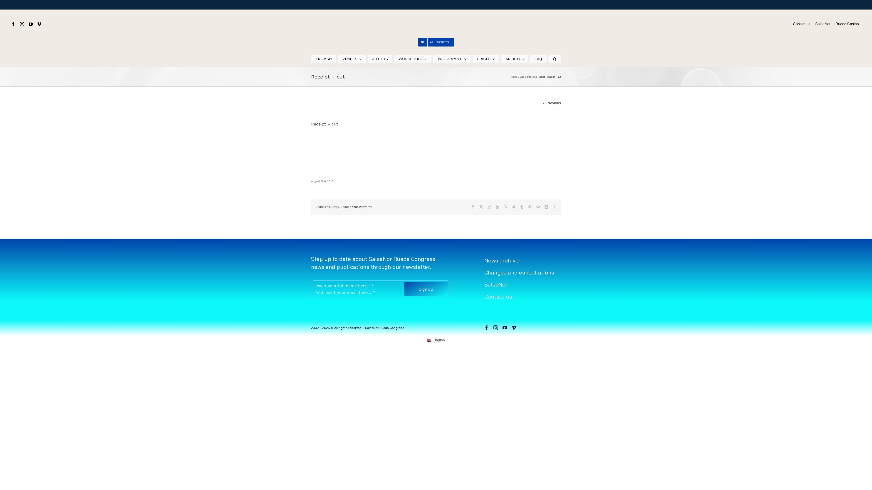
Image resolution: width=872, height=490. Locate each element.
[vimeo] (39, 24)
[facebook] (13, 24)
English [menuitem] (439, 340)
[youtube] (31, 24)
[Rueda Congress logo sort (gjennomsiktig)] (436, 16)
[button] (554, 59)
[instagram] (22, 24)
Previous (554, 103)
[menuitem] (436, 340)
